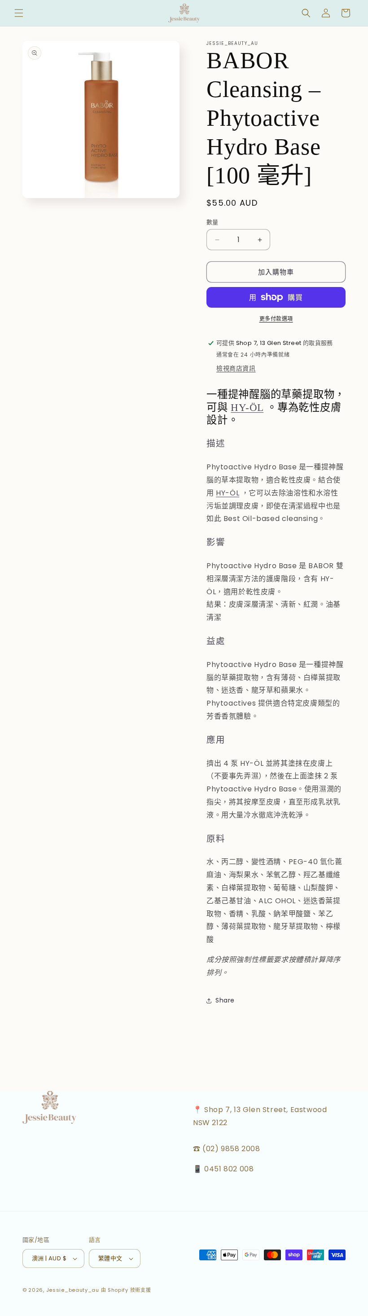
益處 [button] (215, 641)
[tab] (276, 443)
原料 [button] (215, 838)
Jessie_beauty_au (72, 1290)
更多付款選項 (276, 318)
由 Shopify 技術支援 (126, 1290)
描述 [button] (215, 443)
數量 (212, 222)
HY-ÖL (247, 407)
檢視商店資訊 (236, 368)
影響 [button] (215, 542)
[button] (19, 13)
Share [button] (225, 1000)
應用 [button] (215, 740)
